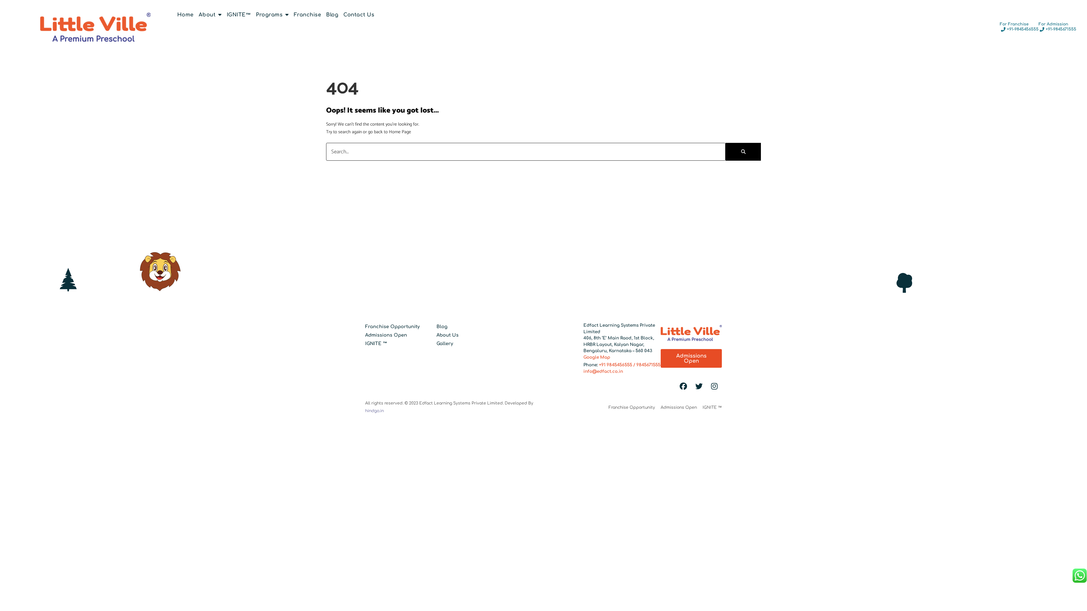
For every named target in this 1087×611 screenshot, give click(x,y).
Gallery (444, 343)
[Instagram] (714, 386)
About (207, 15)
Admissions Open (386, 335)
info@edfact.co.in (603, 371)
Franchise (307, 15)
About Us (447, 335)
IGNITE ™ (376, 343)
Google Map (596, 357)
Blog (332, 15)
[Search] (743, 152)
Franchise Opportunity (392, 326)
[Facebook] (683, 386)
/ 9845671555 (646, 365)
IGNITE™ (239, 15)
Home (185, 15)
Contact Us (358, 15)
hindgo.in (374, 411)
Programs (269, 15)
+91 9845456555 (615, 365)
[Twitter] (699, 386)
